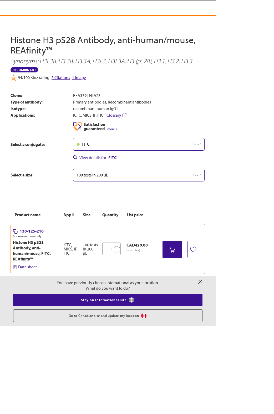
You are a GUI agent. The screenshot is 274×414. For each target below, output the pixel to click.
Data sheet (27, 266)
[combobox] (139, 144)
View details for (98, 157)
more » (112, 129)
